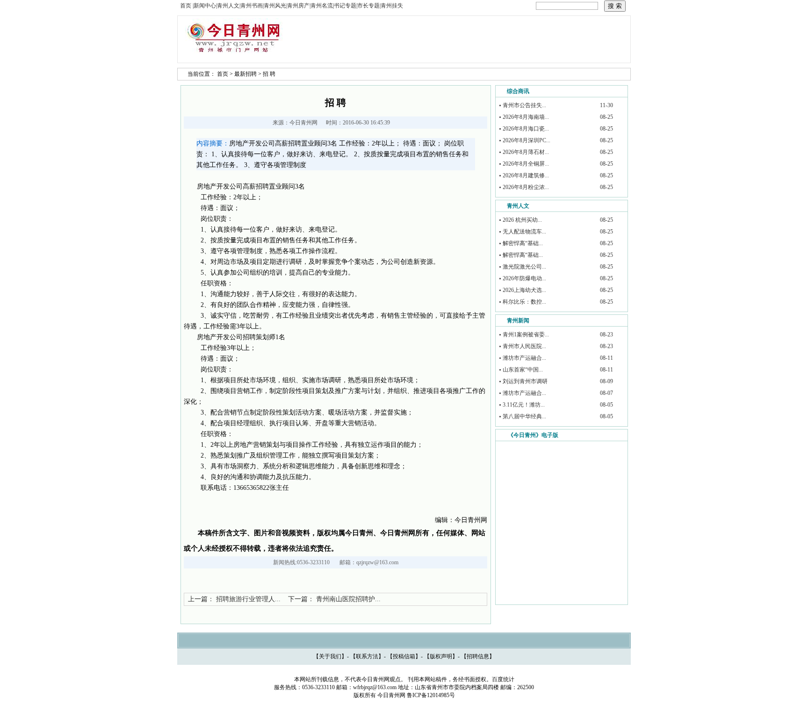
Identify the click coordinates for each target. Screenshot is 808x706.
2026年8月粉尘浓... (526, 187)
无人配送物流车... (524, 231)
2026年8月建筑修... (526, 175)
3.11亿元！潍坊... (524, 404)
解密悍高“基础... (523, 243)
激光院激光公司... (524, 266)
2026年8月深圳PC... (526, 140)
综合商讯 (518, 91)
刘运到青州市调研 (525, 381)
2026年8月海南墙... (526, 117)
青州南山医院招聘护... (348, 599)
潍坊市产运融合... (524, 358)
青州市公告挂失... (524, 105)
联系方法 (367, 656)
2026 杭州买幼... (522, 220)
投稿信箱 (404, 656)
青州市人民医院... (524, 346)
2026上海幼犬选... (524, 290)
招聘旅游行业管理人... (248, 599)
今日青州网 (303, 122)
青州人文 (518, 206)
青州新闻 (518, 320)
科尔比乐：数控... (524, 301)
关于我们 (330, 656)
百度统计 (503, 679)
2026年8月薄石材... (526, 152)
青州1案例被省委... (526, 334)
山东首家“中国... (523, 369)
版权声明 (441, 656)
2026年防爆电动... (524, 278)
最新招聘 (245, 74)
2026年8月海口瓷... (526, 128)
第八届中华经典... (524, 416)
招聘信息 (478, 656)
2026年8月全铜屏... (526, 163)
